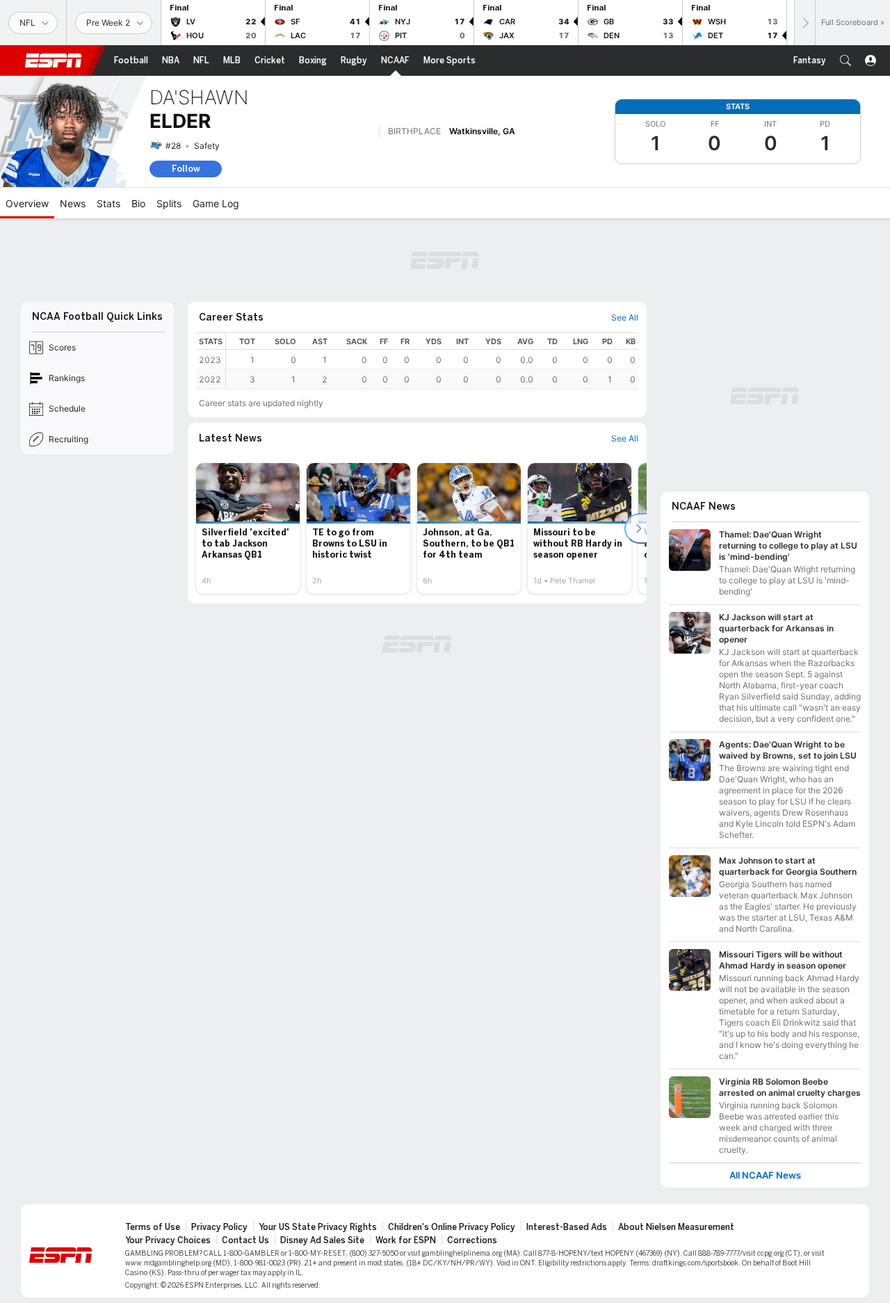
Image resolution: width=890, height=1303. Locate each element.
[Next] (804, 22)
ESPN (53, 60)
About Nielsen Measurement (676, 1227)
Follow (186, 168)
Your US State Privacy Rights (318, 1227)
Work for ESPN (405, 1240)
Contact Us (245, 1240)
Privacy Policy (219, 1227)
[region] (432, 360)
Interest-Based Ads (566, 1227)
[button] (845, 60)
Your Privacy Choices (168, 1240)
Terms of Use (152, 1227)
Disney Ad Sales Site (322, 1240)
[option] (248, 528)
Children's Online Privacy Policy (451, 1227)
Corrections (472, 1240)
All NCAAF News (765, 1175)
